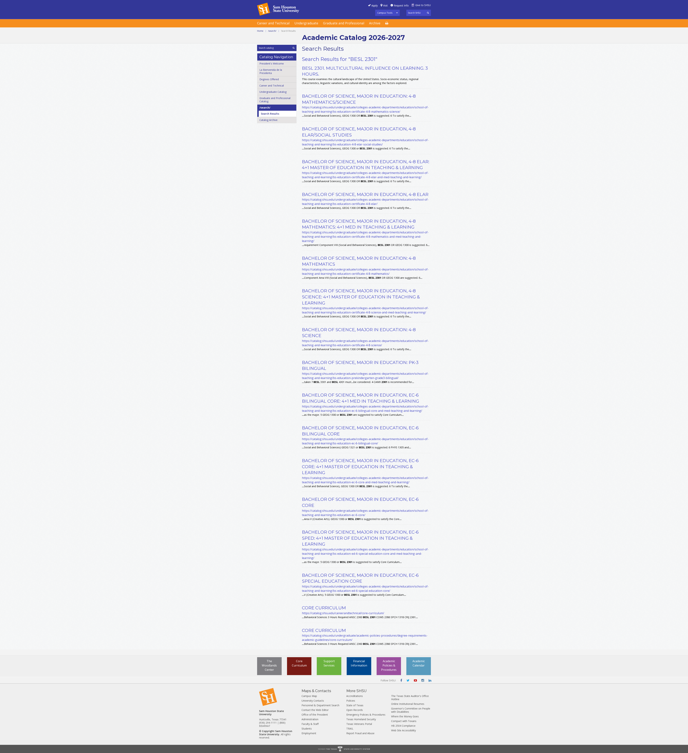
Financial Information (359, 663)
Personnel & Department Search (320, 705)
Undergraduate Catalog (272, 91)
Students (307, 728)
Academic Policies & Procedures (388, 665)
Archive (374, 23)
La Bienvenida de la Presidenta (270, 71)
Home (260, 30)
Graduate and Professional (343, 23)
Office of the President (315, 714)
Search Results (270, 113)
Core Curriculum (299, 663)
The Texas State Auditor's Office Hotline (410, 697)
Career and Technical (273, 23)
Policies (350, 700)
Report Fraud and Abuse (360, 733)
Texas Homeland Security (361, 719)
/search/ (272, 30)
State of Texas (354, 705)
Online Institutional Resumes (407, 704)
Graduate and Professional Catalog (274, 99)
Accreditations (354, 696)
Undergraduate (306, 23)
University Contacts (313, 700)
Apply (374, 5)
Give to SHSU (423, 5)
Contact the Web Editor (315, 710)
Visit (385, 5)
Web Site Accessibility (403, 730)
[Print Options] (389, 23)
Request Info (401, 5)
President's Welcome (271, 63)
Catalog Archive (268, 120)
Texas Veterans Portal (359, 724)
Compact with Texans (403, 721)
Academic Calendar (418, 663)
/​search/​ (264, 107)
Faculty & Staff (310, 724)
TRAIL (349, 728)
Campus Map (309, 696)
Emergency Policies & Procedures (365, 714)
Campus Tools (385, 12)
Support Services (329, 663)
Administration (310, 719)
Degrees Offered (269, 79)
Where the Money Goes (405, 716)
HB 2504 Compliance (403, 725)
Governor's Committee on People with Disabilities (410, 710)
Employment (309, 733)
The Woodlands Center (269, 665)
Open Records (354, 710)
